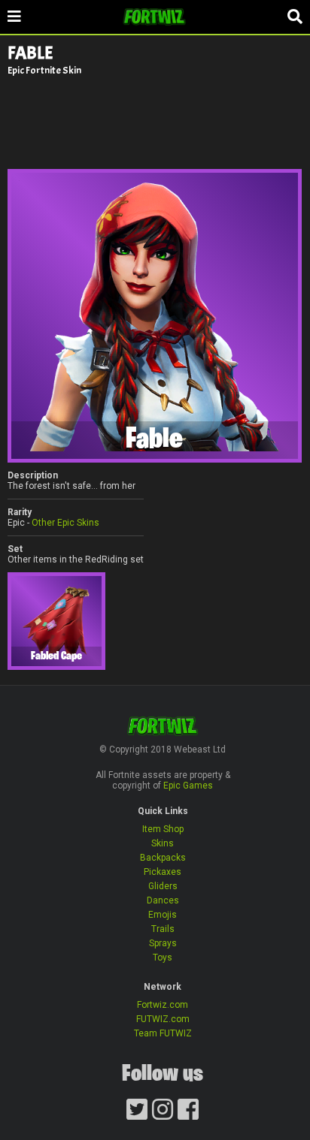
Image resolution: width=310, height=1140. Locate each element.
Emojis (162, 914)
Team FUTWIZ (163, 1033)
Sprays (163, 943)
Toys (162, 957)
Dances (163, 900)
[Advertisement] (155, 121)
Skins (162, 843)
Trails (163, 929)
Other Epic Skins (65, 522)
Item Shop (163, 829)
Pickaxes (162, 872)
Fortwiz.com (162, 1005)
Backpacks (163, 857)
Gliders (163, 886)
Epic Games (188, 785)
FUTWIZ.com (163, 1019)
